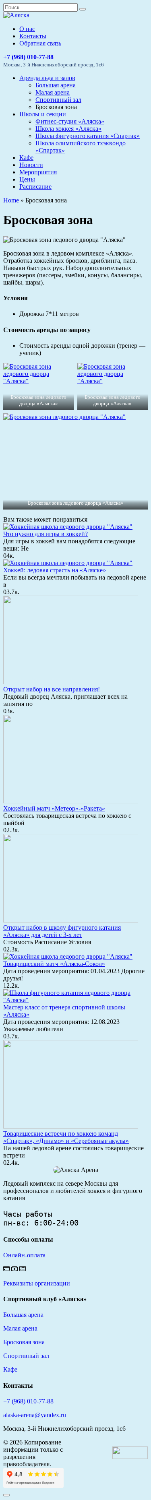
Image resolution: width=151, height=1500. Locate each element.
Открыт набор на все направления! (51, 689)
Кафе (26, 157)
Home (11, 200)
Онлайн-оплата (24, 1255)
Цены (27, 179)
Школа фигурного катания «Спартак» (87, 135)
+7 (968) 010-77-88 (28, 57)
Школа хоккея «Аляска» (68, 128)
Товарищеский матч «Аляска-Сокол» (54, 963)
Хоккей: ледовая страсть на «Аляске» (54, 570)
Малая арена (52, 92)
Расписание (35, 186)
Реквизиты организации (36, 1283)
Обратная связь (40, 43)
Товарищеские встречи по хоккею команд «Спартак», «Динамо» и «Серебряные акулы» (66, 1137)
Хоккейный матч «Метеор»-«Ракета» (54, 808)
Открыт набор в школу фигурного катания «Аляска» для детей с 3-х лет (62, 931)
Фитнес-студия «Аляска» (69, 121)
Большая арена (55, 85)
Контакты (32, 36)
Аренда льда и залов (47, 77)
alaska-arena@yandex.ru (34, 1414)
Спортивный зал (58, 99)
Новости (31, 164)
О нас (27, 28)
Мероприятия (38, 172)
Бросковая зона (24, 1342)
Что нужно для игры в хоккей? (45, 533)
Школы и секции (42, 114)
